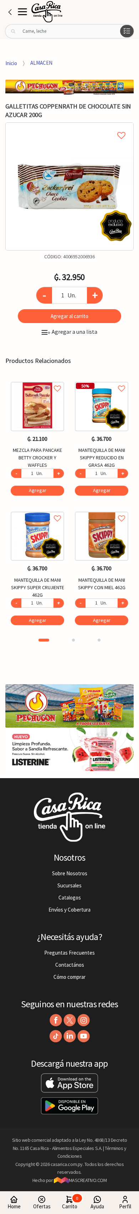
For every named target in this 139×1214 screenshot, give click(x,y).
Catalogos (69, 897)
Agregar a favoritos (37, 380)
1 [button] (44, 640)
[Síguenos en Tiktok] (56, 1036)
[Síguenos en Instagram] (84, 1020)
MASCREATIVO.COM (88, 1180)
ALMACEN (41, 62)
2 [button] (73, 640)
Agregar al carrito (69, 316)
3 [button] (99, 640)
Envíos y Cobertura (69, 909)
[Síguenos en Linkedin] (70, 1036)
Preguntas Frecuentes (69, 952)
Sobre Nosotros (69, 873)
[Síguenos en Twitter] (70, 1020)
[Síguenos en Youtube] (84, 1036)
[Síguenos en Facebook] (56, 1020)
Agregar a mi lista (69, 127)
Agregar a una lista (72, 331)
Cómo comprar (69, 976)
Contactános (69, 964)
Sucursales (69, 885)
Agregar (37, 490)
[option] (69, 186)
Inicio (11, 62)
